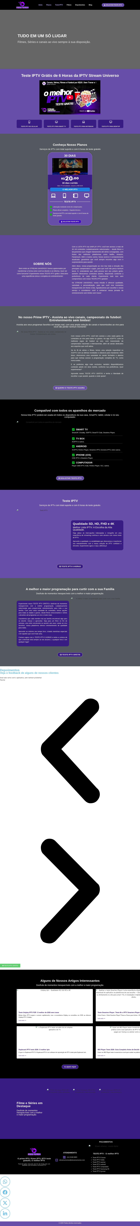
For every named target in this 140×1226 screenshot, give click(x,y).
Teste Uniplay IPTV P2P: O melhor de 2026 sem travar (39, 1012)
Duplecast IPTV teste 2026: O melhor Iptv (34, 1050)
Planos (48, 5)
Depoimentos (80, 5)
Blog (90, 5)
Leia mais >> (22, 1020)
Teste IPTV (59, 5)
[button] (70, 751)
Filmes (69, 5)
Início (40, 5)
